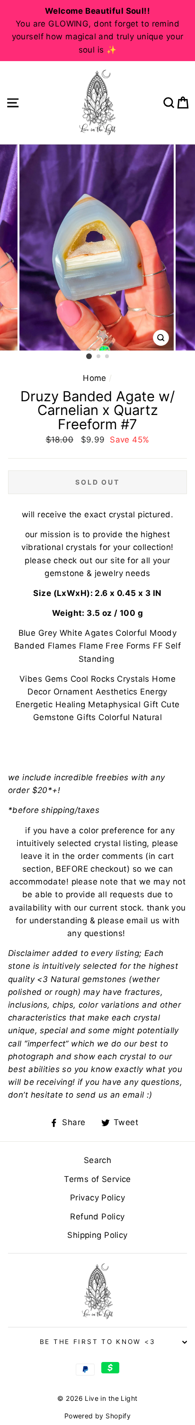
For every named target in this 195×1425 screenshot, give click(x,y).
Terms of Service (97, 1179)
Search (98, 1160)
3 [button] (107, 356)
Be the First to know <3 (98, 1341)
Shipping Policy (97, 1235)
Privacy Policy (97, 1197)
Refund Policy (97, 1216)
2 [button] (99, 356)
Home (94, 378)
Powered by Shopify (97, 1416)
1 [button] (89, 356)
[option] (97, 30)
